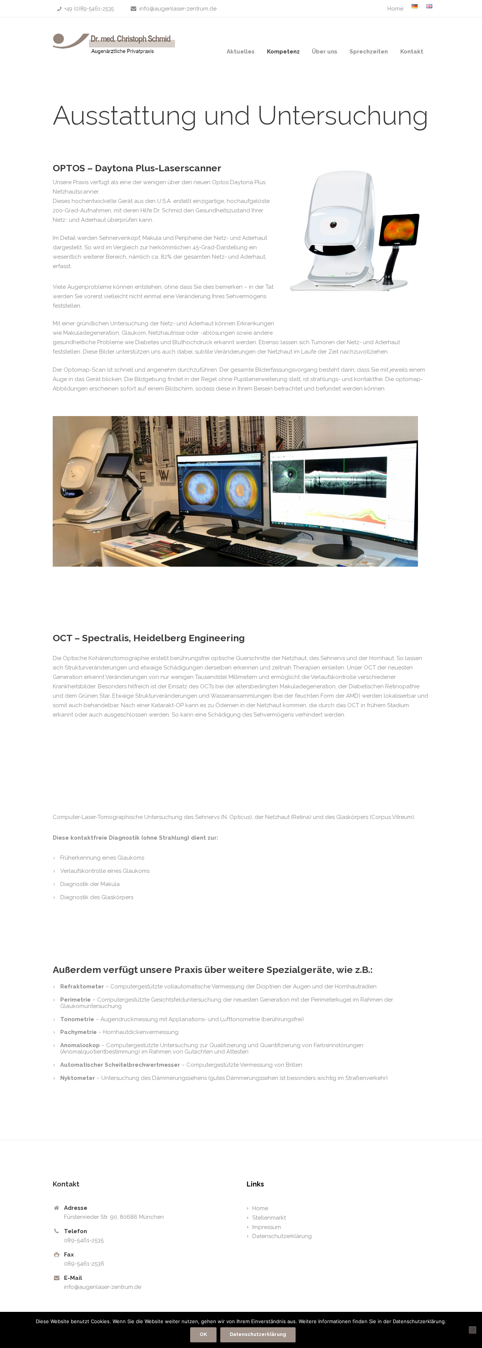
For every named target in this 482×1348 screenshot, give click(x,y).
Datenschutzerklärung (282, 1236)
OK (203, 1334)
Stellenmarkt (269, 1217)
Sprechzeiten (368, 51)
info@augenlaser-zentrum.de (178, 8)
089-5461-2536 (84, 1263)
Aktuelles (241, 51)
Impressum (266, 1227)
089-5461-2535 (84, 1240)
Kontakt (411, 51)
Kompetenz (283, 51)
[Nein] (472, 1330)
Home (395, 8)
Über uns (324, 51)
